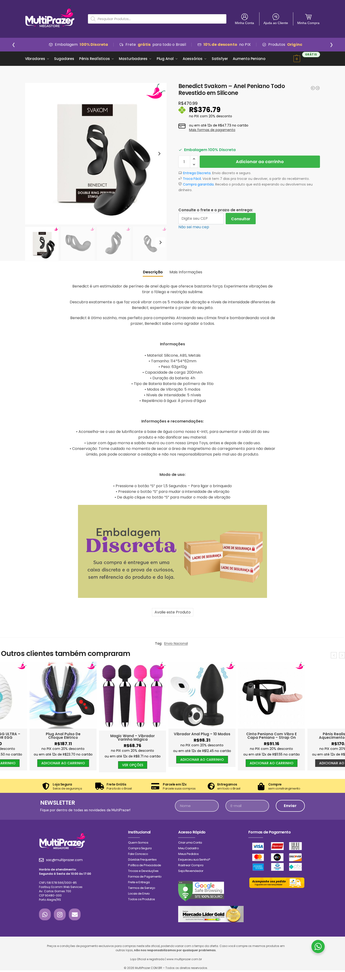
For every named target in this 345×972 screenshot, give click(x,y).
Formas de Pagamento (145, 876)
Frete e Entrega (139, 882)
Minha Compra (308, 23)
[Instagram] (60, 914)
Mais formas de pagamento (212, 129)
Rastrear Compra (190, 865)
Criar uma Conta (190, 842)
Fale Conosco (138, 854)
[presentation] (334, 655)
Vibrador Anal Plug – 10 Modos (172, 733)
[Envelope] (75, 914)
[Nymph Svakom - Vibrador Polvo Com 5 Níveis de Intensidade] (317, 88)
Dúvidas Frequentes (142, 859)
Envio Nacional (176, 643)
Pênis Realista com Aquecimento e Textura (311, 735)
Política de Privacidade (144, 865)
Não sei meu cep (193, 227)
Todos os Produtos (141, 899)
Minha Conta (244, 23)
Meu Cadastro (188, 848)
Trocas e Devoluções (143, 871)
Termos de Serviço (141, 888)
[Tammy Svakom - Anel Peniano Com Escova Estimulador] (312, 88)
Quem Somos (138, 842)
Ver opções (103, 765)
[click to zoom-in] (96, 153)
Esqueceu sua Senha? (194, 859)
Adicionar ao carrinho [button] (34, 763)
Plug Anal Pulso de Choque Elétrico (33, 735)
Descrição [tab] (153, 272)
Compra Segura (140, 848)
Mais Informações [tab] (185, 272)
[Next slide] (159, 154)
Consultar (240, 219)
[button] (194, 159)
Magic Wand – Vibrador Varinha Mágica (103, 737)
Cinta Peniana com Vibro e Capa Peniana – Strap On (242, 735)
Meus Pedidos (188, 854)
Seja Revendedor (190, 871)
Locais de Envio (139, 893)
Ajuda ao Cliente (275, 23)
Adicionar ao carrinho (260, 162)
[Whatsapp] (45, 914)
